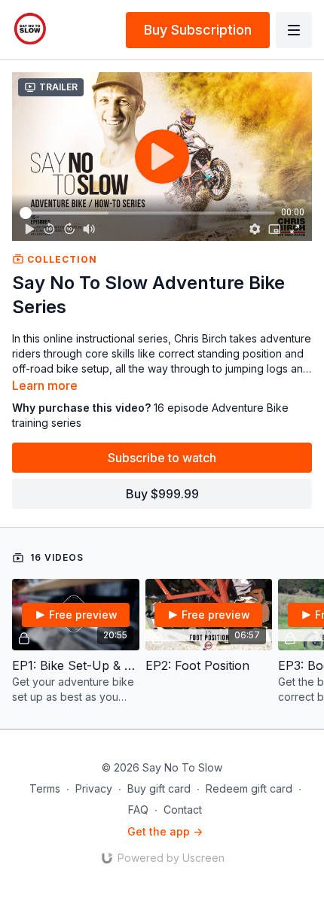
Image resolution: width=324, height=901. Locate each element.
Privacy (93, 788)
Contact (183, 809)
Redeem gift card (249, 788)
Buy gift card (159, 788)
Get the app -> (165, 831)
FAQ (138, 809)
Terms (44, 788)
